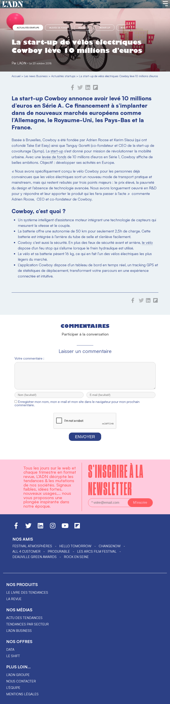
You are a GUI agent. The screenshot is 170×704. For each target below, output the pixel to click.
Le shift (13, 656)
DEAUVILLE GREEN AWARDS (34, 557)
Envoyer (85, 436)
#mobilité (83, 27)
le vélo (147, 242)
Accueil (16, 76)
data (10, 649)
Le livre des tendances (27, 592)
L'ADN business (19, 631)
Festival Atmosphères (32, 546)
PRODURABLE (59, 551)
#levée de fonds (58, 27)
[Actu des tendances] (12, 4)
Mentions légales (22, 694)
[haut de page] (163, 699)
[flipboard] (95, 89)
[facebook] (72, 89)
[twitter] (80, 89)
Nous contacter (21, 681)
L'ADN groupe (18, 675)
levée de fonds (54, 156)
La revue (14, 599)
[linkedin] (87, 89)
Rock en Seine (76, 557)
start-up (57, 151)
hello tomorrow (75, 546)
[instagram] (52, 527)
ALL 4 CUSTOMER (26, 551)
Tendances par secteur (27, 624)
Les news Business (36, 76)
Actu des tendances (24, 618)
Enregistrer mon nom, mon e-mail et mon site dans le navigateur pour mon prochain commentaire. (77, 403)
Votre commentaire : (29, 358)
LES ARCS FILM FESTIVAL (97, 551)
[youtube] (65, 527)
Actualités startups (28, 27)
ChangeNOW (110, 546)
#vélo (124, 27)
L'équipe (13, 688)
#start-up (105, 27)
